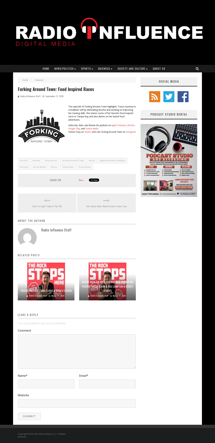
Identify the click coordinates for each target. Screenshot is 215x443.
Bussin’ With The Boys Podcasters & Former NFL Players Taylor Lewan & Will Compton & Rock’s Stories (107, 286)
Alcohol (24, 160)
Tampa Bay (68, 167)
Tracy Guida (84, 167)
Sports (86, 69)
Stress (54, 167)
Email (83, 376)
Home (46, 69)
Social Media (39, 167)
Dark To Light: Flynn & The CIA (47, 206)
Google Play (74, 128)
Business (104, 69)
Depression (51, 160)
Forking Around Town (73, 160)
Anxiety (36, 160)
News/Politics (64, 69)
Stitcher (131, 125)
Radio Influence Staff (30, 96)
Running (24, 167)
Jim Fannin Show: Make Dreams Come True (106, 206)
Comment (24, 330)
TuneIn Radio (91, 128)
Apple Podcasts (118, 125)
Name (22, 376)
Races (92, 160)
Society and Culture (131, 69)
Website (23, 395)
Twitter (87, 131)
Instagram (131, 131)
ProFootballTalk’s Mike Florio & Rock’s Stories (46, 291)
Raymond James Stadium (112, 160)
